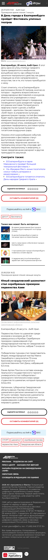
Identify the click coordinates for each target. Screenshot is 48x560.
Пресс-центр (8, 465)
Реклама (6, 461)
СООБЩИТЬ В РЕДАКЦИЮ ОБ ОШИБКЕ (20, 477)
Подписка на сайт (23, 461)
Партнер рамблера (23, 548)
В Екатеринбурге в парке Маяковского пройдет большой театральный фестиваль (20, 164)
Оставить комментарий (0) (24, 198)
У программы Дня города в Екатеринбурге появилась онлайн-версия (28, 252)
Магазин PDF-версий (28, 465)
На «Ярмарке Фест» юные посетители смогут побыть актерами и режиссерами (24, 171)
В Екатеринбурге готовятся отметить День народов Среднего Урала (24, 178)
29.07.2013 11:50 (7, 10)
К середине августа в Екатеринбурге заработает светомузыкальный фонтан (26, 259)
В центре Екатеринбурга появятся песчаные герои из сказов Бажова (25, 236)
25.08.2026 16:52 (8, 273)
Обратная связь (10, 474)
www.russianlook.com (16, 61)
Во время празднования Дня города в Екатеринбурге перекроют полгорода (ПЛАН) (26, 229)
